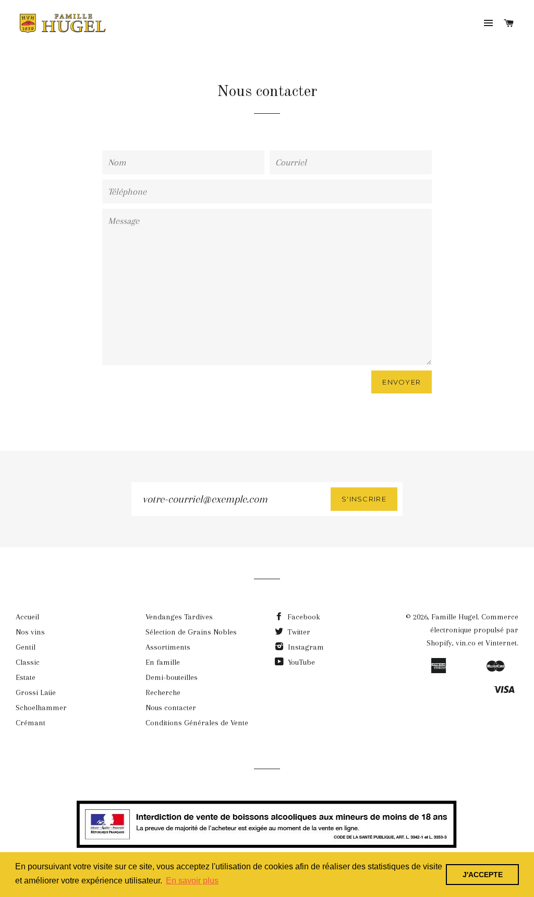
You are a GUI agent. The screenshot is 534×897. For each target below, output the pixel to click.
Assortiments (167, 647)
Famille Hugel (454, 616)
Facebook (302, 616)
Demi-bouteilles (171, 677)
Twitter (297, 632)
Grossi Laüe (36, 692)
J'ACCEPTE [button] (483, 874)
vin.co (466, 643)
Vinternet (501, 643)
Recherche (162, 692)
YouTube (300, 662)
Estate (25, 677)
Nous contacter (170, 707)
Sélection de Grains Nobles (191, 632)
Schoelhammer (41, 707)
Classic (28, 662)
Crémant (30, 722)
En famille (162, 662)
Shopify (439, 643)
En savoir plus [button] (192, 880)
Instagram (305, 647)
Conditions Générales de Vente (196, 722)
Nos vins (30, 632)
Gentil (25, 647)
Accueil (27, 616)
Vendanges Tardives (179, 616)
